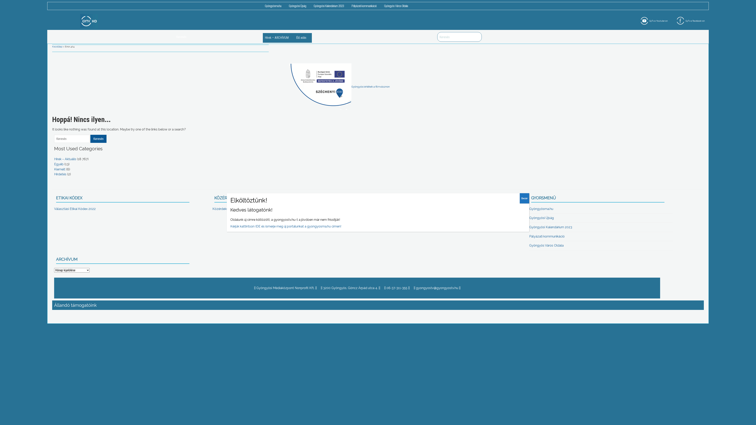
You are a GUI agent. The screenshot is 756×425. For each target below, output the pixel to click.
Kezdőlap (57, 46)
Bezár (524, 198)
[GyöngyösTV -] (89, 21)
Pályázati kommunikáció (364, 6)
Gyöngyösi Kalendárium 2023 (329, 6)
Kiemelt (59, 169)
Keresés (477, 37)
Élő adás (301, 38)
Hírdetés (60, 174)
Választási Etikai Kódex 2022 (75, 209)
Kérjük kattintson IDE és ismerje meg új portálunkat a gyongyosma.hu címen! (285, 226)
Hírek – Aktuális (65, 159)
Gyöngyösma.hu (273, 6)
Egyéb (59, 164)
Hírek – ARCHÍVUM (277, 38)
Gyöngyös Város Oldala (396, 6)
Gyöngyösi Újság (297, 6)
